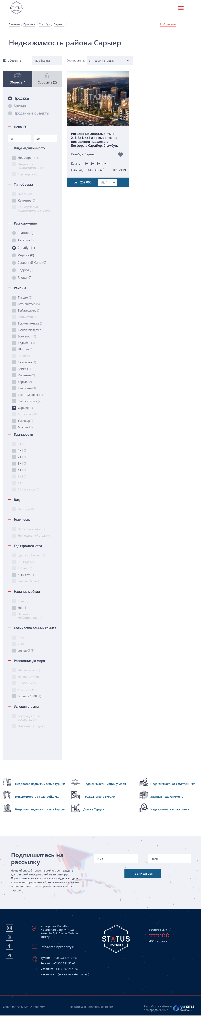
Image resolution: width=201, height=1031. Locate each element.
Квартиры (27, 200)
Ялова (24, 277)
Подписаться (142, 873)
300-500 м (27, 683)
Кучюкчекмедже (31, 330)
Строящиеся (28, 174)
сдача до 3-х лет (31, 555)
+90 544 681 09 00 (59, 958)
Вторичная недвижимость (31, 165)
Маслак (25, 427)
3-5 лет (25, 568)
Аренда (20, 105)
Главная (14, 24)
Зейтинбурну (29, 401)
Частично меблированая (30, 615)
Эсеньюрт (27, 336)
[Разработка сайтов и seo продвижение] (184, 1008)
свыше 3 (26, 650)
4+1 (22, 470)
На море (26, 509)
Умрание (26, 375)
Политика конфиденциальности (91, 1007)
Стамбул (44, 24)
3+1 (22, 463)
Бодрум (25, 270)
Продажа (29, 24)
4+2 (22, 483)
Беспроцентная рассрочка (29, 717)
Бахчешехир (29, 304)
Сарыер (59, 24)
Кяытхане (27, 388)
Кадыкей (26, 343)
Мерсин (25, 255)
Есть (23, 601)
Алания (25, 233)
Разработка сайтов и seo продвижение (158, 1008)
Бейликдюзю (29, 310)
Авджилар (27, 414)
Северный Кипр (31, 262)
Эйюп (24, 355)
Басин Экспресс (31, 394)
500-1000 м (28, 689)
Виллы (25, 194)
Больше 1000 (29, 696)
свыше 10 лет (29, 581)
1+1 (22, 450)
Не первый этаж (31, 529)
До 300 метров (30, 676)
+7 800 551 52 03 (58, 963)
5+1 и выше (28, 489)
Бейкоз (25, 368)
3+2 (22, 476)
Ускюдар (26, 420)
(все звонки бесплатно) (65, 974)
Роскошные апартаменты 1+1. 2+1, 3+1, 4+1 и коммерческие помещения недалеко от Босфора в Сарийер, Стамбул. (94, 140)
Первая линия (30, 670)
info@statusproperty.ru (58, 947)
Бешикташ (27, 317)
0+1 (22, 444)
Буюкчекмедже (30, 323)
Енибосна (27, 362)
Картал (25, 381)
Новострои (28, 157)
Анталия (26, 240)
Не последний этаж (34, 535)
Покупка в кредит (32, 726)
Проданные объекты (31, 113)
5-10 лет (26, 574)
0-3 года (26, 562)
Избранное (168, 24)
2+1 (22, 457)
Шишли (25, 349)
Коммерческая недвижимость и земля (34, 210)
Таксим (25, 297)
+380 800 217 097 (60, 969)
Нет (22, 607)
